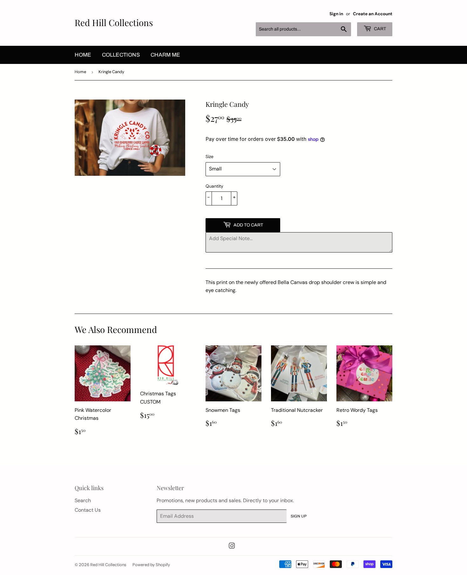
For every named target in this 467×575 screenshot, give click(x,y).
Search (83, 500)
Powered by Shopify (151, 564)
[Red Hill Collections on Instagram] (232, 546)
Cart (379, 28)
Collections (121, 55)
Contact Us (88, 510)
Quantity (214, 186)
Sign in (336, 14)
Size (209, 156)
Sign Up (299, 516)
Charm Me (165, 55)
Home (83, 55)
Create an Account (372, 14)
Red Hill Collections (114, 22)
